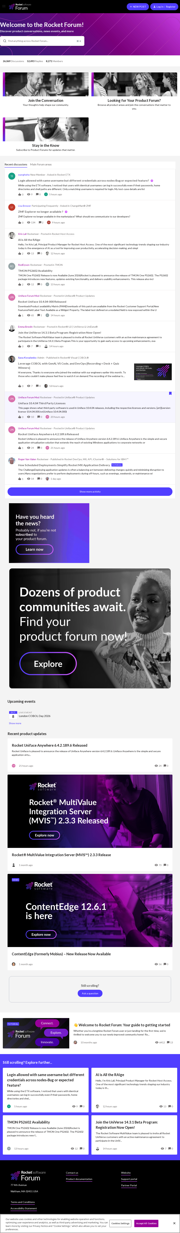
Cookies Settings (120, 1223)
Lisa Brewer (24, 205)
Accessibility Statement (24, 1208)
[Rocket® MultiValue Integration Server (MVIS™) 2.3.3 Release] (90, 823)
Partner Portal (129, 1185)
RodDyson (24, 264)
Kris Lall (22, 233)
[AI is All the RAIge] (134, 1090)
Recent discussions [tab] (16, 164)
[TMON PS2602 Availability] (46, 1135)
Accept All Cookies (146, 1223)
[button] (4, 7)
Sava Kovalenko (27, 357)
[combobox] (42, 41)
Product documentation (79, 1178)
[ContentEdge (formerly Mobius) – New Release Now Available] (90, 922)
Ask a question (90, 993)
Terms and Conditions (23, 1201)
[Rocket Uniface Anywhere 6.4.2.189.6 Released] (90, 755)
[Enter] (3, 41)
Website (126, 1172)
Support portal (129, 1178)
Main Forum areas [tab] (41, 164)
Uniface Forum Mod (28, 295)
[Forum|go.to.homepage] (20, 7)
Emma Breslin (25, 326)
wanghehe (24, 174)
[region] (90, 1223)
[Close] (174, 1223)
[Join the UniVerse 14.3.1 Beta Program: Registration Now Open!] (134, 1135)
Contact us (72, 1172)
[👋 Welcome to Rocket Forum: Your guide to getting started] (90, 1033)
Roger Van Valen (27, 459)
